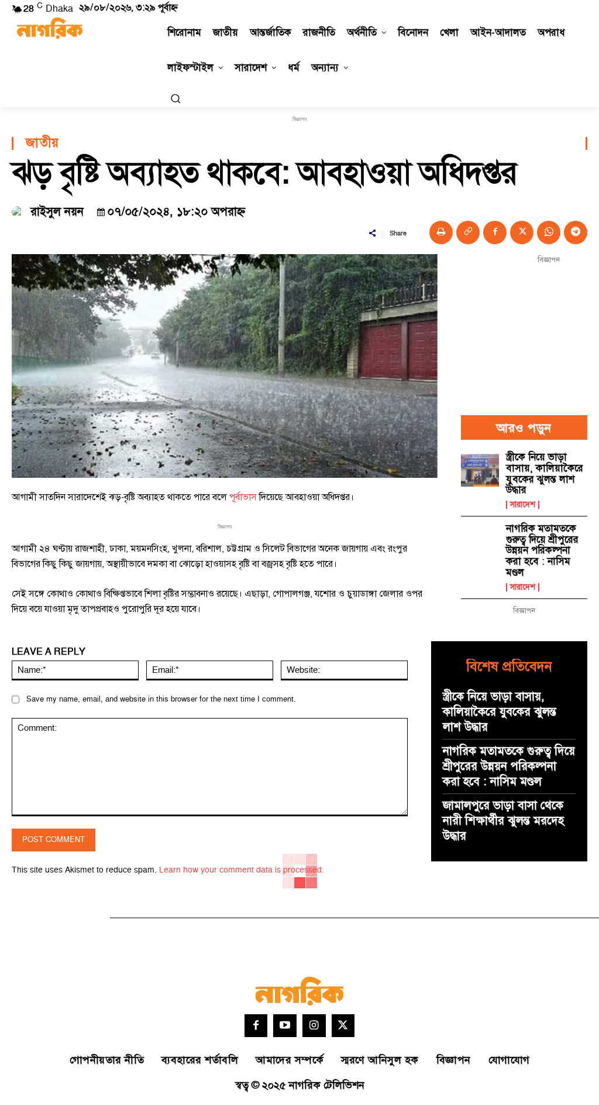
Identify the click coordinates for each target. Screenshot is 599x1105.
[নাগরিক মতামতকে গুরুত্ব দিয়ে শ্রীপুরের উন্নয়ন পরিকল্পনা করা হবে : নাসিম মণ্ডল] (480, 540)
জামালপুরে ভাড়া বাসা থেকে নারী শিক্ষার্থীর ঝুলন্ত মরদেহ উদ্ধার (503, 821)
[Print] (441, 232)
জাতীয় (42, 143)
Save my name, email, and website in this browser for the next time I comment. (161, 699)
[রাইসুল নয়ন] (19, 212)
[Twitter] (343, 1026)
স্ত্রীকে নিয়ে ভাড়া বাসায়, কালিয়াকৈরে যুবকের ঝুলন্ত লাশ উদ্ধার (544, 473)
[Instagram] (314, 1026)
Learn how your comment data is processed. (241, 869)
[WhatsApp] (548, 232)
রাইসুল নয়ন (57, 212)
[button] (175, 98)
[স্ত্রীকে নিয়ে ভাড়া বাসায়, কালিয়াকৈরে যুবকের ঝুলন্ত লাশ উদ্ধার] (480, 469)
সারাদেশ (522, 505)
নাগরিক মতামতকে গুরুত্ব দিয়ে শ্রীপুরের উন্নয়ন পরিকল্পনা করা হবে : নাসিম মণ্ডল (542, 551)
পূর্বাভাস (244, 497)
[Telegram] (575, 232)
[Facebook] (495, 232)
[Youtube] (285, 1026)
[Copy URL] (468, 232)
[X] (521, 232)
